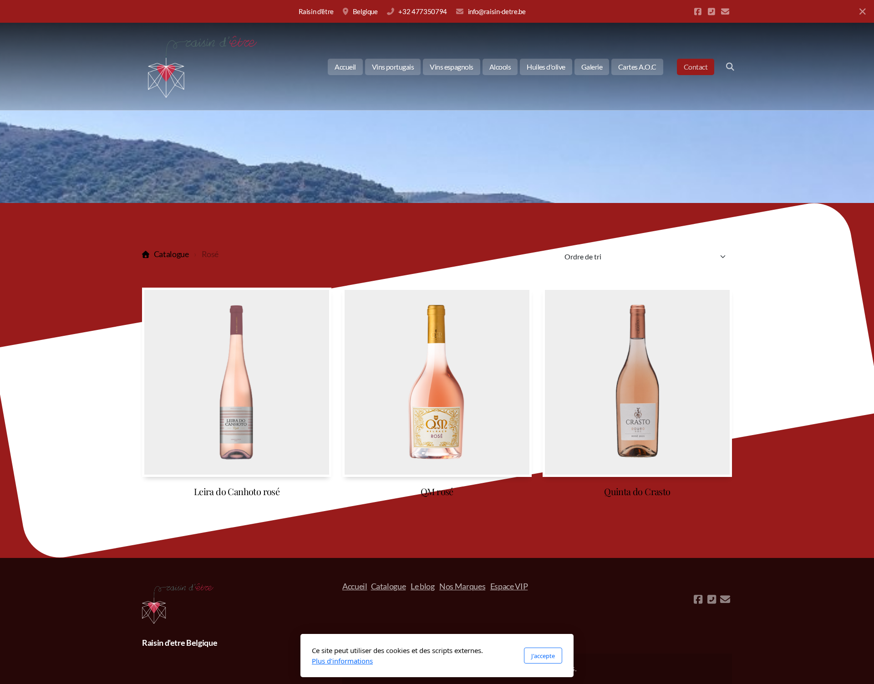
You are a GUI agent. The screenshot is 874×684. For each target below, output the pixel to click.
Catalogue (171, 254)
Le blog (423, 586)
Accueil (354, 586)
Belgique (365, 11)
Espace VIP (509, 586)
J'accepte (543, 656)
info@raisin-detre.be (497, 11)
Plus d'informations (342, 660)
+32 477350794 (422, 11)
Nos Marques (462, 586)
